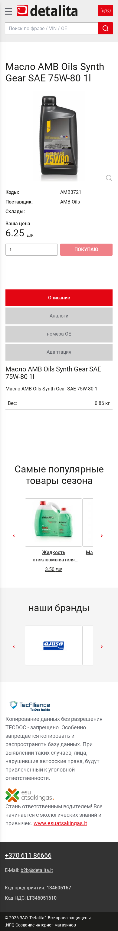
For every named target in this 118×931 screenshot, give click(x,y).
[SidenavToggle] (8, 11)
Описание (59, 298)
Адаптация (59, 352)
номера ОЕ (59, 334)
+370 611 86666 (28, 855)
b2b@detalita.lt (37, 870)
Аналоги (59, 316)
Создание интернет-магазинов (45, 925)
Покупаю (86, 249)
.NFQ (10, 925)
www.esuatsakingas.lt (60, 823)
